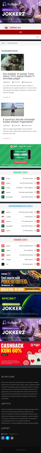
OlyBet (8, 183)
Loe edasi (5, 97)
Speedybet (9, 226)
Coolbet (8, 217)
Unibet (8, 188)
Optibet (8, 221)
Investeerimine (12, 43)
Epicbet (8, 192)
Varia (3, 43)
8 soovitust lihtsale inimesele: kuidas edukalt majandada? (19, 120)
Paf (7, 264)
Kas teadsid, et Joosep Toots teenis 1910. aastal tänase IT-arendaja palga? (19, 76)
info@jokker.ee (13, 434)
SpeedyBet (9, 197)
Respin (8, 178)
